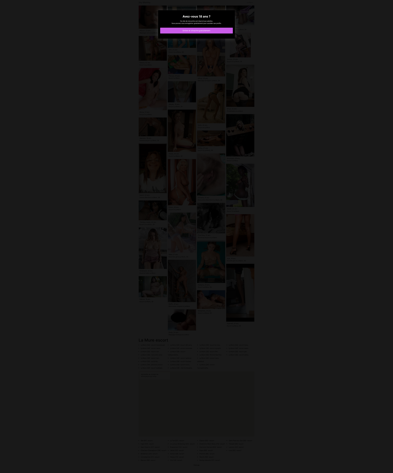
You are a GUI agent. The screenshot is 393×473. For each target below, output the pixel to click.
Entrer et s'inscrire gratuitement (196, 31)
